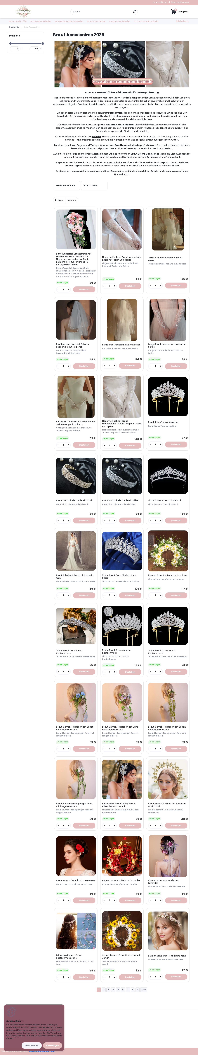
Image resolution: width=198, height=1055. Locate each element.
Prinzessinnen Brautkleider (69, 21)
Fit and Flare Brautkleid (146, 21)
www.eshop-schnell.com (41, 1051)
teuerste (71, 200)
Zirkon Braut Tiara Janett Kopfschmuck (69, 652)
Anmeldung (161, 2)
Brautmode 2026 (18, 21)
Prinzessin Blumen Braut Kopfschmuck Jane (69, 956)
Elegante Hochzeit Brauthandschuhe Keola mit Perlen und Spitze (121, 258)
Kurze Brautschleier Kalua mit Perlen (121, 344)
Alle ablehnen (31, 1045)
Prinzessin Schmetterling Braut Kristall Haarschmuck (118, 805)
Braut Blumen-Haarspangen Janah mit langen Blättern (167, 728)
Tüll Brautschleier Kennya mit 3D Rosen (165, 259)
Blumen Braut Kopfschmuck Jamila (121, 880)
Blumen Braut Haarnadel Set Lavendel (163, 881)
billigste (59, 200)
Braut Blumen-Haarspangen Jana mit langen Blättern (74, 805)
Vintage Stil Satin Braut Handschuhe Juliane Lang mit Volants (75, 423)
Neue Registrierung (180, 2)
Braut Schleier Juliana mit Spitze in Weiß (74, 576)
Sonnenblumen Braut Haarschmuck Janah (121, 956)
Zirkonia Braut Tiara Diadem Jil (164, 500)
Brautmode (14, 27)
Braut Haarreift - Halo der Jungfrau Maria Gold (167, 805)
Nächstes (181, 21)
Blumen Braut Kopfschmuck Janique (167, 575)
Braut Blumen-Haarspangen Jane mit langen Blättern (120, 728)
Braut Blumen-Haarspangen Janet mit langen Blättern (74, 728)
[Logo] (23, 11)
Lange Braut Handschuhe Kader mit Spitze (167, 345)
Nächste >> (143, 989)
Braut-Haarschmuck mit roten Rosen (75, 880)
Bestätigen (52, 1045)
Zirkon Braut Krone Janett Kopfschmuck (161, 652)
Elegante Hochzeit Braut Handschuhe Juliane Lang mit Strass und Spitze (122, 424)
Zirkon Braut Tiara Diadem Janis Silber (119, 576)
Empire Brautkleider (119, 21)
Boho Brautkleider (96, 21)
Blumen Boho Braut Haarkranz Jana (167, 955)
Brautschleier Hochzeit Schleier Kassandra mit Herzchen (72, 345)
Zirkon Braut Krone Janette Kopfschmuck (116, 651)
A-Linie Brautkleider (40, 21)
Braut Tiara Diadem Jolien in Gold (74, 500)
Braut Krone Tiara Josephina (163, 422)
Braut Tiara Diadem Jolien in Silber (120, 500)
